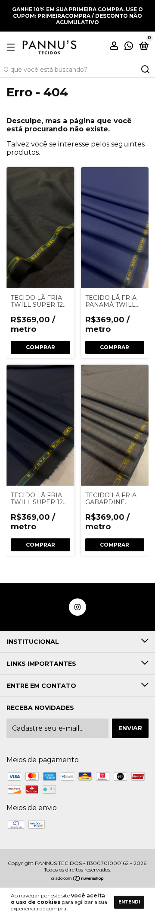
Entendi (129, 902)
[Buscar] (145, 69)
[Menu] (12, 46)
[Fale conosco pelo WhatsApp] (128, 47)
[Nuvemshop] (78, 879)
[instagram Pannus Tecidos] (77, 607)
